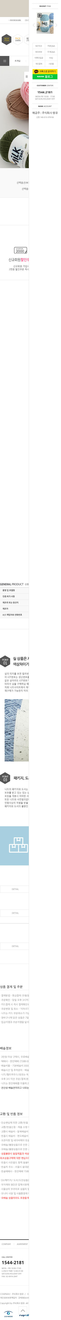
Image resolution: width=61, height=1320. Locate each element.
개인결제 (38, 63)
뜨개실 (17, 60)
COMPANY (6, 1244)
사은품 (51, 63)
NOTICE (38, 46)
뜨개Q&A (51, 52)
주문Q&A (51, 46)
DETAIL (15, 889)
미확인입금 (39, 58)
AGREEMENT (22, 1244)
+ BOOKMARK (15, 20)
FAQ (51, 58)
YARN (18, 39)
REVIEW (38, 52)
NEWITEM (6, 39)
